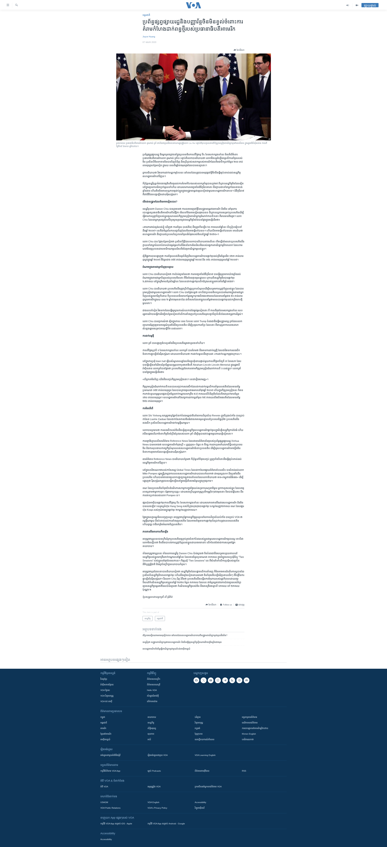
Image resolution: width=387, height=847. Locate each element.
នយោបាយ (152, 717)
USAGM (104, 802)
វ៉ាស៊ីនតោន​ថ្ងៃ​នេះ (107, 684)
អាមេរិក (103, 728)
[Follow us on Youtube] (211, 680)
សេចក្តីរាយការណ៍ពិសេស (204, 739)
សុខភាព (151, 734)
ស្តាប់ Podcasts (154, 771)
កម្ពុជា (102, 717)
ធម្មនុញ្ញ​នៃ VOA (154, 786)
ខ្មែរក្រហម (199, 734)
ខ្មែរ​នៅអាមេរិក (105, 734)
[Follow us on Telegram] (225, 680)
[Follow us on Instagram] (218, 680)
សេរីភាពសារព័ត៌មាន (250, 722)
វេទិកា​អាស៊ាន (152, 701)
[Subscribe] (246, 680)
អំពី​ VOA (104, 786)
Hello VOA (152, 690)
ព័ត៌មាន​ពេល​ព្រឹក (153, 679)
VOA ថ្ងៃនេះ (105, 690)
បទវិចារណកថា (248, 739)
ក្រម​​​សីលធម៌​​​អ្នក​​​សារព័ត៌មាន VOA (208, 786)
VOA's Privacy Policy (157, 808)
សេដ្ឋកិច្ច (151, 722)
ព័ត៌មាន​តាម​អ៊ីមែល (202, 771)
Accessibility (200, 802)
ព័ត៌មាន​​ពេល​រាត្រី (153, 684)
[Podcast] (239, 680)
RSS (244, 771)
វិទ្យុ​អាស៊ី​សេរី (199, 808)
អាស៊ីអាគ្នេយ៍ (105, 739)
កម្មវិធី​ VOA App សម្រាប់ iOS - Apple (116, 823)
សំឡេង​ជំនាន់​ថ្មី (153, 696)
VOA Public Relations (110, 808)
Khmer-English (249, 734)
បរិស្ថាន (198, 717)
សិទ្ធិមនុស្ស (152, 728)
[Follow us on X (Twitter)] (203, 680)
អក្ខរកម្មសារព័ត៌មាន (249, 717)
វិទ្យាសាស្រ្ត (199, 722)
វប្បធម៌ (197, 728)
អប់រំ (149, 739)
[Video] (356, 5)
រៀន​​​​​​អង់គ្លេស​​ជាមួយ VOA (158, 755)
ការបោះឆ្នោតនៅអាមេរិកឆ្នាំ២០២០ (255, 728)
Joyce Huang (149, 36)
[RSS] (232, 680)
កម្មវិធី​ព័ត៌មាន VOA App (110, 771)
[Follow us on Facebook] (196, 680)
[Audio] (347, 5)
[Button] (239, 50)
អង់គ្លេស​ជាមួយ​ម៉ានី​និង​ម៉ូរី (110, 755)
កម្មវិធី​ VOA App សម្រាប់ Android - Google (166, 823)
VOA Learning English (205, 755)
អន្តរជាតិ (146, 15)
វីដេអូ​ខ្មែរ (103, 679)
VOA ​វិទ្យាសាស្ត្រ (107, 696)
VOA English (153, 802)
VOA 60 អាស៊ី (106, 701)
